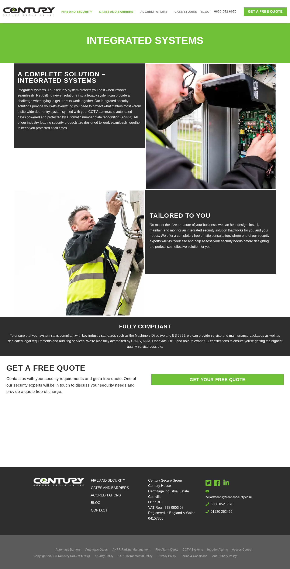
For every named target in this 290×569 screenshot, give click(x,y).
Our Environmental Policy (135, 556)
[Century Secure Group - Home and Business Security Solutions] (29, 11)
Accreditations (153, 11)
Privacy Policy (167, 556)
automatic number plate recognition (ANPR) (99, 117)
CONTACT (99, 510)
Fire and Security (76, 11)
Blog (205, 11)
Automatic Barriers (68, 549)
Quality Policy (104, 556)
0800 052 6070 (222, 504)
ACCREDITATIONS (106, 495)
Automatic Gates (96, 549)
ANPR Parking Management (131, 549)
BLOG (95, 503)
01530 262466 (221, 511)
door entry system (48, 112)
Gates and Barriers (116, 11)
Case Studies (186, 11)
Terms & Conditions (194, 556)
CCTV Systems (193, 549)
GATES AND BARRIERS (110, 488)
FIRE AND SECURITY (108, 480)
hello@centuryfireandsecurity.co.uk (229, 497)
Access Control (242, 549)
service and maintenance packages (237, 335)
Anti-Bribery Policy (224, 556)
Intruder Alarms (217, 549)
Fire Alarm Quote (166, 549)
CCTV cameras (100, 112)
